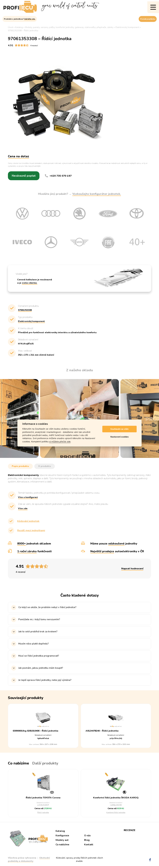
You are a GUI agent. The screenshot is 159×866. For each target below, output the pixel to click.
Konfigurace (62, 835)
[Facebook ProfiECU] (150, 860)
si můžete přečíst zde (59, 441)
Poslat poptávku (147, 19)
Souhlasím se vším (119, 429)
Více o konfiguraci (28, 497)
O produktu (44, 466)
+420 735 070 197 (61, 176)
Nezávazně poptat (24, 176)
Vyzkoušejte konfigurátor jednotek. (96, 194)
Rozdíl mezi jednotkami (31, 530)
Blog (87, 840)
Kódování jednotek (28, 521)
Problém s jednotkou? (19, 19)
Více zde (22, 508)
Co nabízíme (62, 844)
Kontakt (88, 844)
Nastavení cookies (119, 436)
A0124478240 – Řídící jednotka (102, 730)
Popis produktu (20, 466)
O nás (87, 835)
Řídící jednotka (43, 812)
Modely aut (62, 840)
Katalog (60, 831)
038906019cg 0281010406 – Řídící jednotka (35, 730)
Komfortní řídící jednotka (115, 812)
